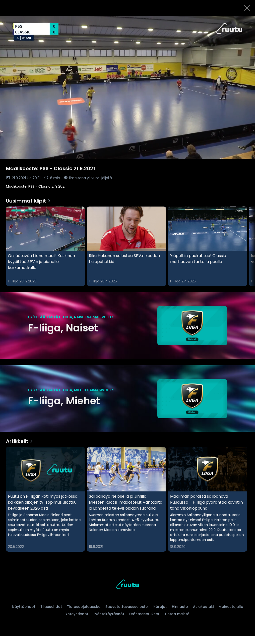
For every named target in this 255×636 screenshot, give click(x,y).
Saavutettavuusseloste (126, 606)
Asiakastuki (203, 606)
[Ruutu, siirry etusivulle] (127, 585)
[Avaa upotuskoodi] (245, 21)
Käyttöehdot (23, 606)
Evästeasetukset (144, 613)
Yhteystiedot (76, 613)
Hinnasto (180, 606)
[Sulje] (247, 8)
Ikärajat (160, 606)
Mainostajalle (231, 606)
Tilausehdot (51, 606)
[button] (127, 87)
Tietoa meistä (177, 613)
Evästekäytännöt (108, 613)
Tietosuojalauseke (83, 606)
